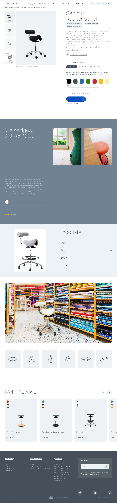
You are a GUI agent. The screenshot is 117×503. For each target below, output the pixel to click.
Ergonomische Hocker (27, 7)
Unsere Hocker (9, 167)
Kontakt (32, 464)
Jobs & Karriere (10, 468)
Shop (11, 7)
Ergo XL (79, 432)
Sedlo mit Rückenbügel (42, 7)
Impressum (58, 481)
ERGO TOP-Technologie (32, 158)
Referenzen (9, 466)
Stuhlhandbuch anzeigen (78, 54)
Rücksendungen (35, 466)
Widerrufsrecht (59, 476)
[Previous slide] (103, 392)
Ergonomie (42, 3)
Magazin (8, 464)
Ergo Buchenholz (14, 432)
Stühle (17, 7)
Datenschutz (58, 470)
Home (6, 7)
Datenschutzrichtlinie (61, 468)
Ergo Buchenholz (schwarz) (54, 432)
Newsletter (9, 470)
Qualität (54, 3)
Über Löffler (67, 3)
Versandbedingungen (61, 472)
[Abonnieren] (106, 466)
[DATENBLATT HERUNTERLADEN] (16, 202)
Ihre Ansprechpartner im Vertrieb (41, 468)
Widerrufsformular (60, 478)
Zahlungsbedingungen (61, 474)
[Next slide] (109, 392)
